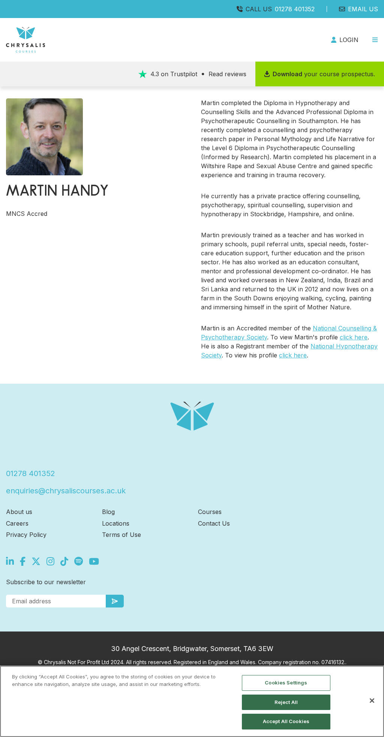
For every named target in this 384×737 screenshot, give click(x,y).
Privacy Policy (26, 534)
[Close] (372, 700)
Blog (108, 511)
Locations (115, 523)
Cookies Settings (286, 683)
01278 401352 (295, 9)
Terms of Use (121, 534)
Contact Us (214, 523)
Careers (17, 523)
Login (348, 40)
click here (354, 337)
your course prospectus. (324, 74)
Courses (210, 511)
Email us (363, 9)
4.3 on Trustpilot (198, 74)
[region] (192, 701)
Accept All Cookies (286, 721)
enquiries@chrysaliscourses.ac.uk (66, 490)
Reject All (286, 702)
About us (19, 511)
